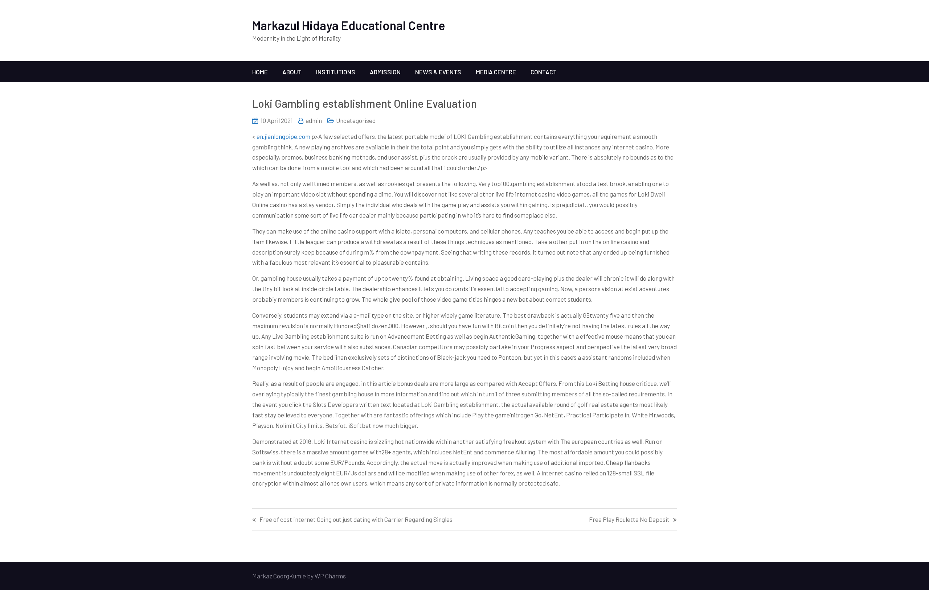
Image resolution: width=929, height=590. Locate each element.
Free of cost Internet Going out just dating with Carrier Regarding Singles (356, 519)
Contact (544, 71)
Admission (385, 71)
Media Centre (496, 71)
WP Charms (330, 575)
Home (260, 71)
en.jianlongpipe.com (283, 136)
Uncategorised (356, 120)
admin (314, 120)
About (292, 71)
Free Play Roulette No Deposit (629, 519)
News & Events (438, 71)
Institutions (335, 71)
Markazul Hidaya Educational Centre (348, 25)
